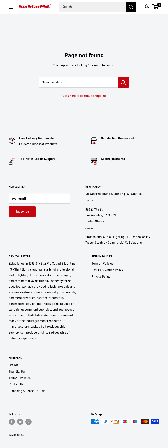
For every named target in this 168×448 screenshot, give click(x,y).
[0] (155, 6)
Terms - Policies (103, 263)
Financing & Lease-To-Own (27, 391)
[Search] (131, 7)
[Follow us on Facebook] (12, 422)
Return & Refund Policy (107, 270)
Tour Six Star (17, 371)
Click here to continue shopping (84, 96)
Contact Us (16, 384)
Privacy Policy (101, 276)
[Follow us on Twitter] (20, 422)
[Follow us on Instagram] (28, 422)
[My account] (147, 6)
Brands (13, 365)
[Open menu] (11, 7)
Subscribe (22, 211)
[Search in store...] (123, 82)
